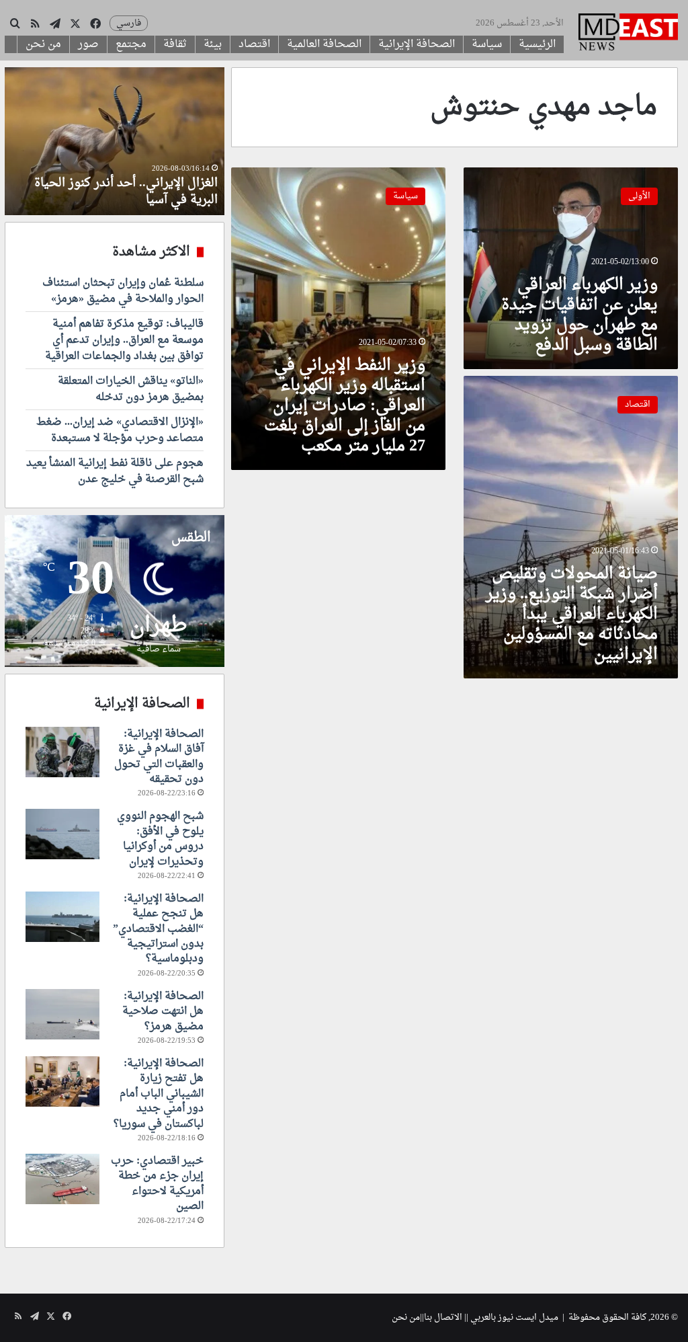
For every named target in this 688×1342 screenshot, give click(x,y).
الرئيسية (537, 44)
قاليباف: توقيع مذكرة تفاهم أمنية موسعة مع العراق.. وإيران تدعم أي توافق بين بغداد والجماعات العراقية (124, 340)
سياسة (487, 44)
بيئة (213, 44)
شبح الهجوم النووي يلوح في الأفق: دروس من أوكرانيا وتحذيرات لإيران (160, 838)
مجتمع (131, 44)
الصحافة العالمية (324, 44)
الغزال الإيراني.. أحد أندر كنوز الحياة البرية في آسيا (126, 191)
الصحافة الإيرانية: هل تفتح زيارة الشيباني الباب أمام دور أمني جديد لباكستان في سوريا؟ (159, 1094)
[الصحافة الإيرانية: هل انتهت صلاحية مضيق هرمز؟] (62, 1014)
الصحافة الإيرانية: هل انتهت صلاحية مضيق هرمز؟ (163, 1011)
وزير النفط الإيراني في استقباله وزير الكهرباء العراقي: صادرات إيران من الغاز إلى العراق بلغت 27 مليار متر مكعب (344, 406)
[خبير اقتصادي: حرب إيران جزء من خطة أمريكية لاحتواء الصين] (62, 1179)
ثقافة (175, 44)
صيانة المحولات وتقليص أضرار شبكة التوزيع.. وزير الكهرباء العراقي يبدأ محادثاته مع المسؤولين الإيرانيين (572, 614)
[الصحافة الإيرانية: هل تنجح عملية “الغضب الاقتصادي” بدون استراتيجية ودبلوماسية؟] (62, 917)
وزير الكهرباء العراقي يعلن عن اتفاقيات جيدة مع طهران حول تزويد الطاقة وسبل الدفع (579, 315)
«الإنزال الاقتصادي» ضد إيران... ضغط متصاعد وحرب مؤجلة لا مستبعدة (120, 430)
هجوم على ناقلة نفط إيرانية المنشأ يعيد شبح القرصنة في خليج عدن (115, 471)
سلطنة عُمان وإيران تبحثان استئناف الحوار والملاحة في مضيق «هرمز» (123, 291)
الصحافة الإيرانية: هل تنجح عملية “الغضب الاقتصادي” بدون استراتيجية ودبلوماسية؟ (158, 929)
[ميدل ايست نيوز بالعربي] (628, 33)
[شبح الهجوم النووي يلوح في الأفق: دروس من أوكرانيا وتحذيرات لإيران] (62, 834)
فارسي (128, 23)
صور (88, 44)
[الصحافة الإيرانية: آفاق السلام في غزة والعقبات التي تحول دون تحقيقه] (62, 752)
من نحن (43, 44)
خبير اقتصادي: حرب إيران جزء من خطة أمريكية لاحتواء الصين (157, 1183)
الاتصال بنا (443, 1317)
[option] (114, 141)
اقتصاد (254, 44)
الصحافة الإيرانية (416, 44)
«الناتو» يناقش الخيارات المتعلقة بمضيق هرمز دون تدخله (131, 389)
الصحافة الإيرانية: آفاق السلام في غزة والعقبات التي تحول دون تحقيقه (159, 756)
